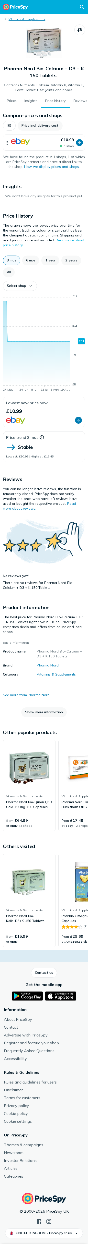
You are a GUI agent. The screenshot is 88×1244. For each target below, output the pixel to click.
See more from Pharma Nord (26, 695)
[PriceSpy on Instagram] (49, 1221)
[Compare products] (79, 30)
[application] (44, 344)
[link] (29, 785)
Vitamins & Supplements (27, 19)
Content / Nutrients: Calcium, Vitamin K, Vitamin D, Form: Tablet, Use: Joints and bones (44, 87)
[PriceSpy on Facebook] (39, 1221)
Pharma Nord (48, 665)
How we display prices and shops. (52, 166)
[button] (9, 126)
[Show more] (7, 142)
